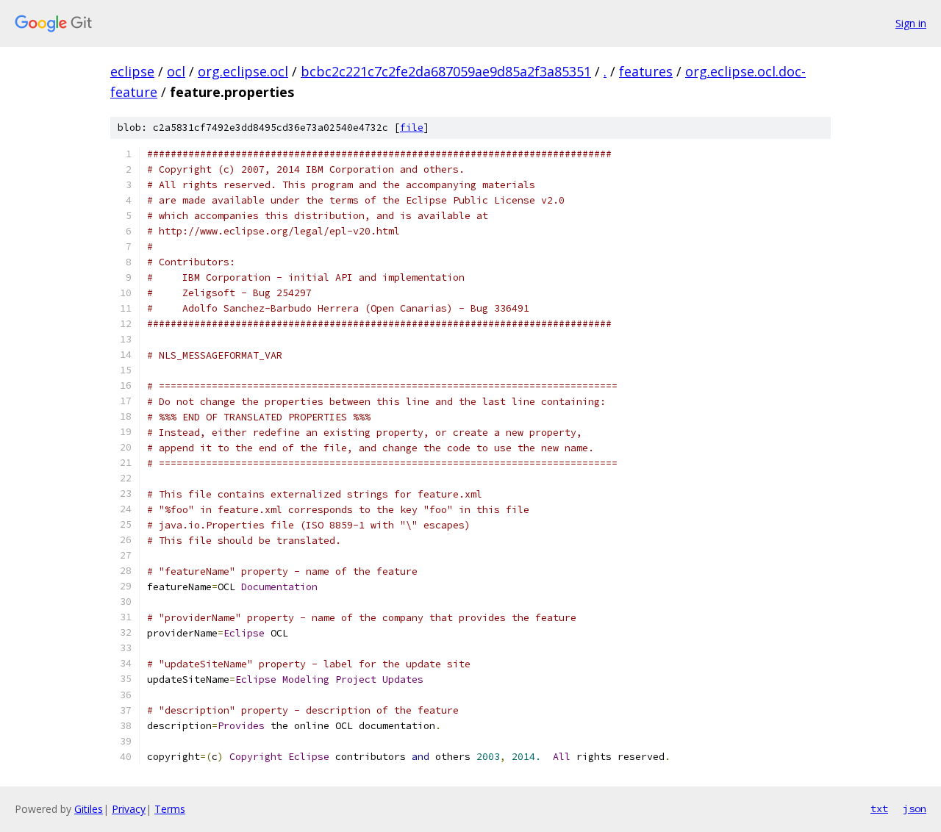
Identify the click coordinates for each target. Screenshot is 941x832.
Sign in (910, 23)
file (411, 127)
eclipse (132, 71)
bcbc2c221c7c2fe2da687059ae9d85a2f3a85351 (446, 71)
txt (879, 808)
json (914, 808)
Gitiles (88, 809)
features (646, 71)
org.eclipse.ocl (243, 71)
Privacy (129, 809)
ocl (176, 71)
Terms (169, 809)
